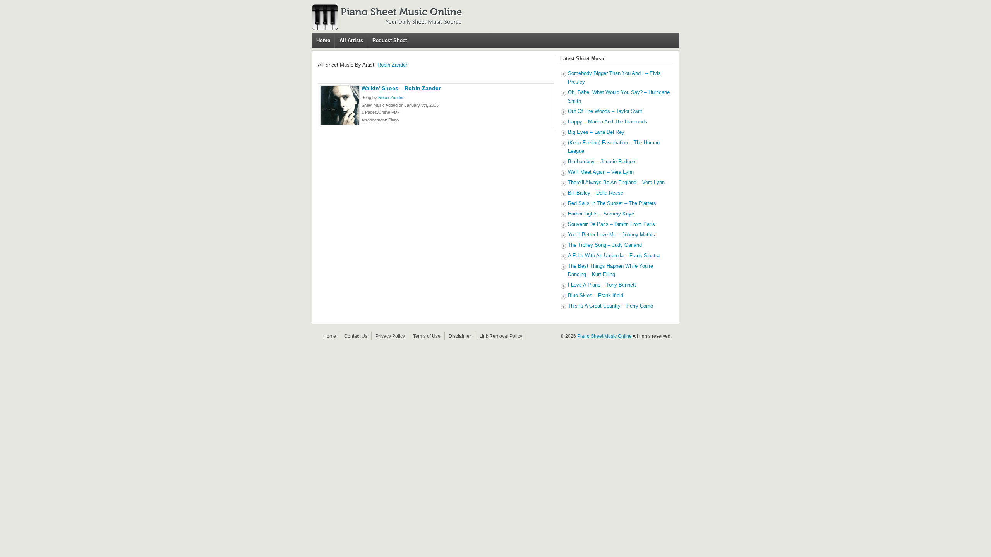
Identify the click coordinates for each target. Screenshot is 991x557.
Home (323, 40)
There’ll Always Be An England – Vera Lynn (616, 182)
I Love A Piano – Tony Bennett (602, 285)
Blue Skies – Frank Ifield (595, 295)
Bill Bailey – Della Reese (595, 193)
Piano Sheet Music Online (604, 336)
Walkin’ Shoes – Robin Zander (401, 88)
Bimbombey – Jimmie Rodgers (602, 161)
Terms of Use (427, 336)
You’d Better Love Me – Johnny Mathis (611, 234)
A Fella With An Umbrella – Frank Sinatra (614, 255)
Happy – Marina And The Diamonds (607, 122)
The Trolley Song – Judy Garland (605, 245)
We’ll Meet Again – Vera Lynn (601, 172)
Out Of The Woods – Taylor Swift (605, 111)
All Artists (351, 40)
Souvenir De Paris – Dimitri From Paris (611, 224)
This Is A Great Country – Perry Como (610, 306)
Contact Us (355, 336)
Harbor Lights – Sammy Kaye (601, 214)
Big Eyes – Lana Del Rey (596, 132)
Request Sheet (389, 40)
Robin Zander (392, 65)
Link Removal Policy (500, 336)
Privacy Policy (390, 336)
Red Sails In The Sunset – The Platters (612, 203)
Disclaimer (460, 336)
